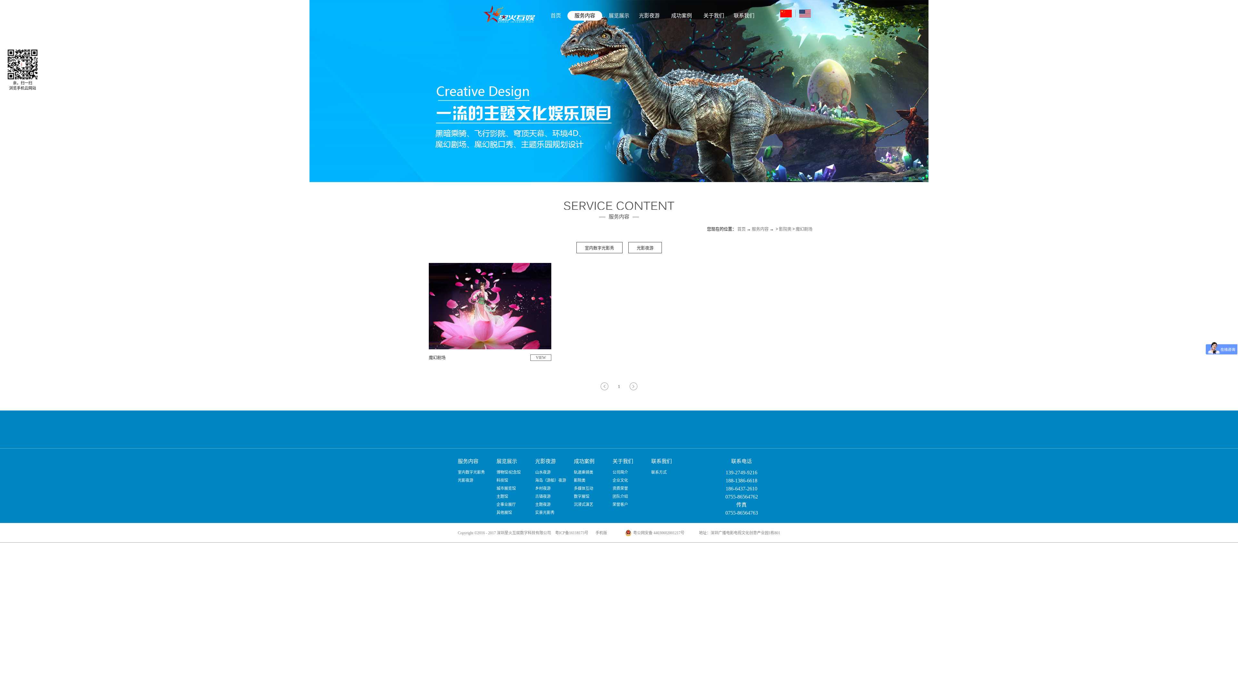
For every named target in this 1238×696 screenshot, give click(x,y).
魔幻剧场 (804, 229)
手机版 (600, 533)
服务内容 (760, 229)
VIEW (541, 357)
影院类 (785, 229)
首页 (556, 15)
